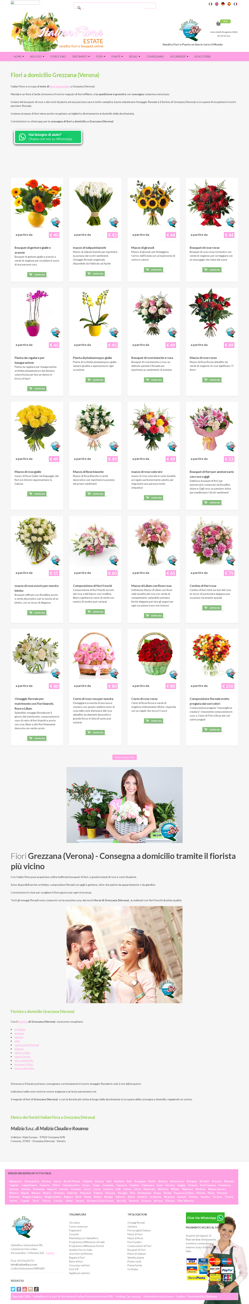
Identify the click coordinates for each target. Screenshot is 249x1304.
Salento (50, 1252)
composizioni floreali (27, 1045)
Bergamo (140, 1181)
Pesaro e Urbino (184, 1192)
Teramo (217, 1196)
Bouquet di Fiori (136, 1249)
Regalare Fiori (77, 1257)
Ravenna (14, 1196)
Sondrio (142, 1196)
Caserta (44, 1185)
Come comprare (78, 1226)
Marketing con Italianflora (83, 1238)
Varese (79, 1200)
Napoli (25, 1192)
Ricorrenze (178, 56)
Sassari (181, 1196)
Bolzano (229, 1181)
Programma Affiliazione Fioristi (86, 1245)
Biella (151, 1181)
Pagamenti (75, 1230)
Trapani (24, 1200)
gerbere (19, 1033)
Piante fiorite (134, 1265)
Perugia (122, 1192)
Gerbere (132, 1226)
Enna (160, 1185)
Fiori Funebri (134, 1242)
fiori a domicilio (60, 86)
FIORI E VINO (58, 56)
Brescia (216, 1181)
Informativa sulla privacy (158, 1296)
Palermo (72, 1192)
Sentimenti (80, 56)
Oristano (59, 1192)
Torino (13, 1200)
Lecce (97, 1189)
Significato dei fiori (79, 1273)
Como (96, 1185)
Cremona (107, 1185)
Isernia (63, 1189)
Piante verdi (134, 1261)
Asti (108, 1181)
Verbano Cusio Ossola (100, 1200)
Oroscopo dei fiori (79, 1265)
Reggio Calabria (32, 1196)
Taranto (205, 1196)
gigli (17, 1041)
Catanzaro (147, 1185)
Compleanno (155, 56)
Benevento (177, 1181)
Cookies (181, 1296)
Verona (158, 1200)
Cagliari (14, 1185)
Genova (13, 1189)
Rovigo (108, 1196)
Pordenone (144, 1192)
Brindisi (204, 1181)
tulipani (19, 1048)
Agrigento (15, 1181)
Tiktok (36, 1289)
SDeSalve (211, 1296)
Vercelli (121, 1200)
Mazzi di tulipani (136, 1253)
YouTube (24, 1289)
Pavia (211, 1192)
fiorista (23, 1021)
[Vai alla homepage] (59, 32)
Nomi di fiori (76, 1261)
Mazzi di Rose (135, 1238)
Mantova (187, 1189)
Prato (157, 1192)
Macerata (149, 1189)
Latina (127, 1189)
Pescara (110, 1192)
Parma (167, 1192)
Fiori (99, 56)
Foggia (181, 1185)
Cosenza (121, 1185)
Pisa (132, 1192)
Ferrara (169, 1185)
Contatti (74, 1234)
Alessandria (32, 1181)
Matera (13, 1192)
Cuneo (86, 1185)
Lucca (137, 1189)
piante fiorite (22, 1056)
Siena (131, 1196)
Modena (200, 1189)
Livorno (108, 1189)
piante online (22, 1052)
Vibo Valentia (185, 1200)
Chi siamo (74, 1222)
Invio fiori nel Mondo (81, 1253)
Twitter (13, 1289)
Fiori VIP (74, 1269)
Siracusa (169, 1196)
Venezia (134, 1200)
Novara (36, 1192)
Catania (134, 1185)
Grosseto (39, 1189)
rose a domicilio (24, 1060)
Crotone (76, 1189)
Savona (193, 1196)
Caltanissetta (70, 1185)
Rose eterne (203, 56)
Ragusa (68, 1196)
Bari (129, 1181)
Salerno (120, 1196)
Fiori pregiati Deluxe (138, 1230)
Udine (69, 1200)
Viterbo (170, 1200)
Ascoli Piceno (72, 1181)
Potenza (222, 1192)
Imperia (52, 1189)
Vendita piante (135, 1257)
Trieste (46, 1200)
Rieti (78, 1196)
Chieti (56, 1185)
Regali (133, 56)
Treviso (58, 1200)
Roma (87, 1196)
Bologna (192, 1181)
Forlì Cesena (208, 1185)
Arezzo (99, 1181)
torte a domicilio (24, 1068)
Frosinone (224, 1185)
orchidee (20, 1029)
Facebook (19, 1289)
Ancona (46, 1181)
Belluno (163, 1181)
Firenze (192, 1185)
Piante (116, 56)
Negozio (36, 56)
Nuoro (47, 1192)
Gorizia (25, 1189)
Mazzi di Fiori (134, 1234)
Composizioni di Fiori (139, 1245)
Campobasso (29, 1185)
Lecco (87, 1189)
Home (18, 56)
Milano (175, 1189)
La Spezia (155, 1196)
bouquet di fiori (24, 1064)
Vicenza (146, 1200)
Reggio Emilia (53, 1196)
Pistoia (200, 1192)
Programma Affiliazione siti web (87, 1242)
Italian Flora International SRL (95, 1296)
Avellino (119, 1181)
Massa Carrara (217, 1189)
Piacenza (85, 1192)
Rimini (98, 1196)
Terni (35, 1200)
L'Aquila (87, 1181)
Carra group (133, 1296)
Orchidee (132, 1269)
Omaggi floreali (136, 1222)
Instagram (30, 1289)
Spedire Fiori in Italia (80, 1249)
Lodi (118, 1189)
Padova (98, 1192)
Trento (229, 1196)
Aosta (57, 1181)
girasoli (19, 1037)
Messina (163, 1189)
